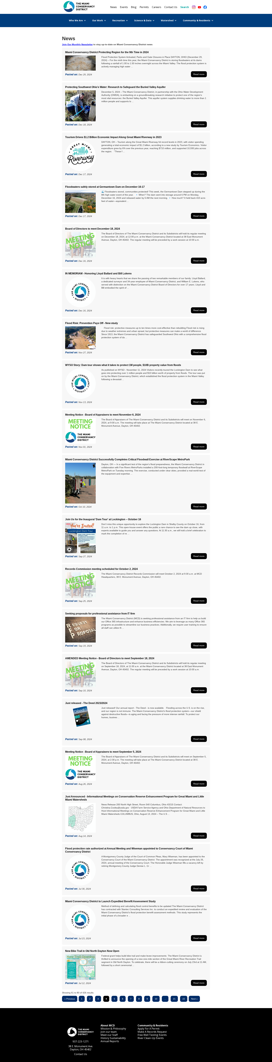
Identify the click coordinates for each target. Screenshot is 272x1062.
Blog (133, 7)
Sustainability (118, 1038)
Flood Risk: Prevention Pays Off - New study (91, 323)
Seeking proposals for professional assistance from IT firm (100, 613)
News (113, 7)
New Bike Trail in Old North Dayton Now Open (92, 951)
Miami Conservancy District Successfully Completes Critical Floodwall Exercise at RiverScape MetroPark (127, 459)
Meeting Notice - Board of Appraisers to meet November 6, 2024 (103, 414)
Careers (156, 7)
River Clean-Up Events (151, 1038)
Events (124, 7)
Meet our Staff (109, 1035)
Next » (194, 999)
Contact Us (170, 7)
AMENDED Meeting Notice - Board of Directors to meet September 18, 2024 (109, 658)
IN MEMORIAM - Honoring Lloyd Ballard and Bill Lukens (98, 273)
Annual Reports (110, 1041)
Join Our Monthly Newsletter (77, 44)
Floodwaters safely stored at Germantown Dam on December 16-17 (105, 186)
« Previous (69, 999)
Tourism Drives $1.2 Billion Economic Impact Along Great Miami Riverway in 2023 (113, 137)
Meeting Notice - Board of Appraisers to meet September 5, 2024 (103, 751)
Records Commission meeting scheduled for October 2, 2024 (101, 569)
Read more (198, 74)
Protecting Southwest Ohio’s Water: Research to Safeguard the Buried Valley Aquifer (115, 87)
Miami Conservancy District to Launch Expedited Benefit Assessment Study (110, 901)
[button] (77, 20)
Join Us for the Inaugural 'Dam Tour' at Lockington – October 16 (103, 519)
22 (183, 999)
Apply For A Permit (148, 1028)
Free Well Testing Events (152, 1035)
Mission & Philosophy (113, 1028)
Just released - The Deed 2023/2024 (86, 703)
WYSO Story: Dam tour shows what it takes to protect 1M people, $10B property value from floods (123, 365)
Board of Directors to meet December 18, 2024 (92, 228)
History (105, 1038)
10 (156, 999)
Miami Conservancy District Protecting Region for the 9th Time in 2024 (107, 52)
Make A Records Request (152, 1031)
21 (174, 999)
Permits (144, 7)
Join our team (109, 1031)
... (165, 999)
